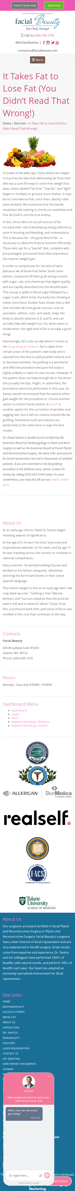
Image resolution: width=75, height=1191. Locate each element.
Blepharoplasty (13, 1006)
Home (7, 123)
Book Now (54, 5)
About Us (9, 1022)
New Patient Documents (19, 1064)
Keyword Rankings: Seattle (29, 726)
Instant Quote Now (24, 5)
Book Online (59, 1181)
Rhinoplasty (11, 1038)
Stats (14, 718)
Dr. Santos (10, 1032)
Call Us (39, 35)
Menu (39, 60)
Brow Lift (9, 1017)
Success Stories (14, 1012)
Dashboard (19, 710)
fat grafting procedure (23, 347)
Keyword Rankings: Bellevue (30, 722)
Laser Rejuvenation (16, 1048)
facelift (53, 404)
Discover (20, 123)
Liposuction (11, 1027)
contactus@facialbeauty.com (37, 51)
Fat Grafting (11, 1058)
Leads (15, 714)
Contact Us (10, 1053)
